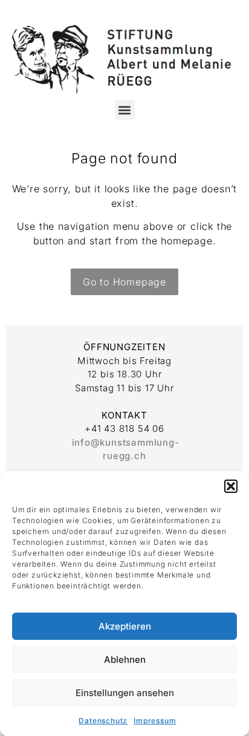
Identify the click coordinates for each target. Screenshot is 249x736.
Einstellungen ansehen (125, 693)
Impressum (155, 720)
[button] (231, 486)
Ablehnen (125, 659)
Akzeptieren (125, 626)
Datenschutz (103, 720)
